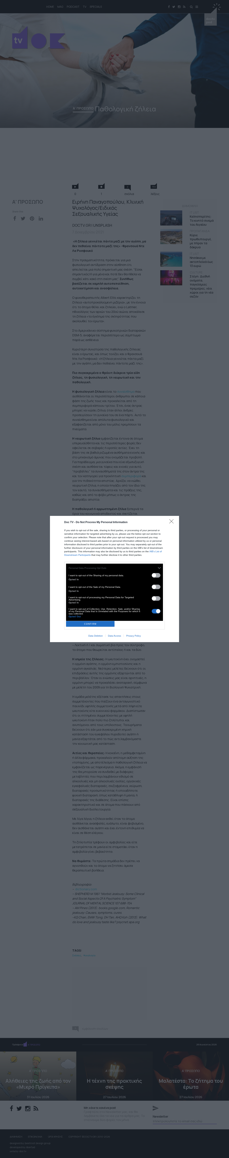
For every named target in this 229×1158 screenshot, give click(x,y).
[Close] (172, 522)
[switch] (156, 575)
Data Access (114, 635)
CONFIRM (90, 624)
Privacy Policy (133, 635)
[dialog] (114, 579)
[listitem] (114, 568)
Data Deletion (95, 635)
